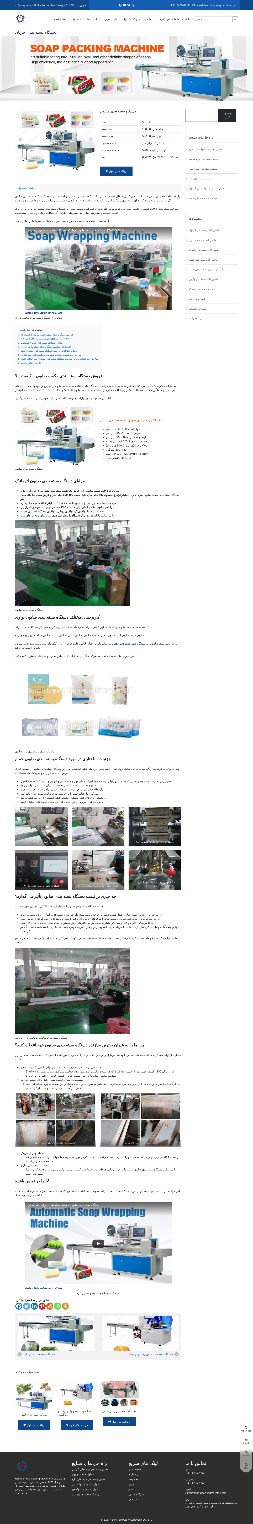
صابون (96, 1191)
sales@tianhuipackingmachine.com (215, 5)
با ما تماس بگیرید (169, 19)
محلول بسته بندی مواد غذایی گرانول (207, 188)
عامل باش (134, 1499)
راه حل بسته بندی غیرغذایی (203, 198)
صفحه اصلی (59, 19)
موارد (107, 19)
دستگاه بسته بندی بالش (34, 1414)
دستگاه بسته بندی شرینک (202, 289)
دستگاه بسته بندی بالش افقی (128, 643)
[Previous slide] (20, 139)
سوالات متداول (131, 19)
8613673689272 (181, 5)
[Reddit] (49, 1306)
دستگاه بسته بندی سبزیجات (39, 1354)
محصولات (76, 19)
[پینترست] (42, 1306)
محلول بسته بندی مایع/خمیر (203, 168)
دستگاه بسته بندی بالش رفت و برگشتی (150, 1354)
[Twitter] (26, 1306)
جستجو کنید (227, 115)
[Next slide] (90, 139)
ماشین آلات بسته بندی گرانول (204, 230)
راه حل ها (93, 19)
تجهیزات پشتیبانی (197, 308)
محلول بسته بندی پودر (200, 178)
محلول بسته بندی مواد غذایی (203, 159)
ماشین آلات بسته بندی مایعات (204, 249)
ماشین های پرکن (197, 298)
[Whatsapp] (57, 1306)
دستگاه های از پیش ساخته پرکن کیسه (208, 269)
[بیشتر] (65, 1306)
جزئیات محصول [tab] (27, 188)
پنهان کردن (25, 329)
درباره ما (148, 19)
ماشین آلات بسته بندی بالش (203, 259)
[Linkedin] (34, 1306)
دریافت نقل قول (117, 171)
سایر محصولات (196, 318)
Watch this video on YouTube (43, 313)
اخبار (116, 19)
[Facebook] (18, 1306)
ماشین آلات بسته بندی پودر (202, 240)
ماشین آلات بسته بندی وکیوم (203, 279)
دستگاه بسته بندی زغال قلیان (119, 1411)
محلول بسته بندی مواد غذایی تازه (206, 149)
